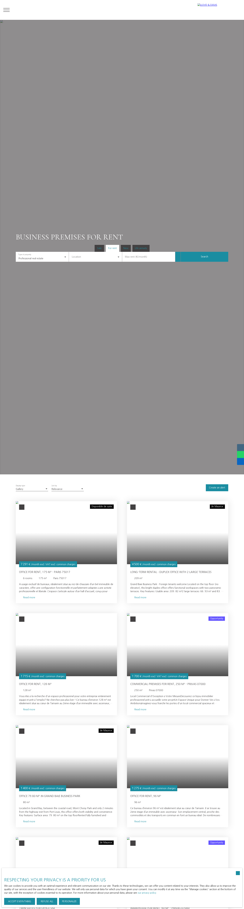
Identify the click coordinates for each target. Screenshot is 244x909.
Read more (29, 597)
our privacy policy (147, 893)
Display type (20, 486)
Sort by (54, 486)
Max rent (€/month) (136, 257)
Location (76, 257)
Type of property (24, 254)
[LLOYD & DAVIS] (219, 10)
